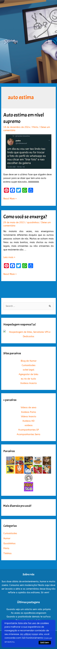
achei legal (28, 370)
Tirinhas (7, 553)
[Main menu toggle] (50, 42)
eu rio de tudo (28, 379)
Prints (35, 127)
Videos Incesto (28, 416)
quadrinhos (33, 222)
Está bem (44, 642)
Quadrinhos (9, 543)
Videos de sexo (28, 407)
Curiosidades (28, 365)
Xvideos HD (28, 421)
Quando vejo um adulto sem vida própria (28, 609)
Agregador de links (28, 374)
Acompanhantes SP (28, 430)
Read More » (10, 199)
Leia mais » (9, 257)
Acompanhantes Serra (28, 434)
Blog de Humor (28, 361)
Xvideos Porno (28, 412)
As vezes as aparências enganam (28, 613)
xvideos (29, 425)
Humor (6, 538)
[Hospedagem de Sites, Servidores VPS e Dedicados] (28, 334)
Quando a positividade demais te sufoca (29, 616)
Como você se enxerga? (25, 217)
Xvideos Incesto (28, 383)
